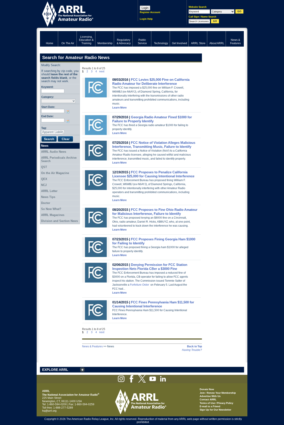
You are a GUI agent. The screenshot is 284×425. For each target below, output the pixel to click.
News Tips (48, 197)
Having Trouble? (192, 350)
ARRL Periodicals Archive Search (59, 159)
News (44, 145)
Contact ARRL (208, 399)
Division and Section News (59, 221)
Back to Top (194, 346)
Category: (47, 96)
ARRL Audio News (53, 151)
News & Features (92, 346)
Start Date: (48, 106)
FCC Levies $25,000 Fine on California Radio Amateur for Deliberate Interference (150, 81)
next (101, 71)
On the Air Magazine (55, 173)
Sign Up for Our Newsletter (215, 409)
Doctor (45, 203)
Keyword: (47, 86)
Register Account (150, 12)
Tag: (44, 128)
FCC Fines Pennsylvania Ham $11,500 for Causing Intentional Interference (153, 304)
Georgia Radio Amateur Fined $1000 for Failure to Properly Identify (152, 119)
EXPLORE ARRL (55, 370)
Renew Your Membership (221, 392)
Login (145, 8)
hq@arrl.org (49, 410)
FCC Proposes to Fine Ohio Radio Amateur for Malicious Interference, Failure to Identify (154, 211)
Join (202, 392)
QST (44, 167)
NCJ (44, 185)
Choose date (68, 112)
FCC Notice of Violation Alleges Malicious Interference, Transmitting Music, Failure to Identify (153, 144)
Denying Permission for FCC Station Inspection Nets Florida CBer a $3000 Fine (149, 267)
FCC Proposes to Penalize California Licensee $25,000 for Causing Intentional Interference (153, 174)
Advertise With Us (210, 396)
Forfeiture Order (139, 284)
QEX (44, 179)
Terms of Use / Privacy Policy (216, 403)
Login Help (146, 19)
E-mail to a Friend (210, 406)
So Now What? (51, 209)
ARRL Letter (49, 191)
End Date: (47, 116)
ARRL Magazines (52, 215)
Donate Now (207, 389)
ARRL (83, 13)
